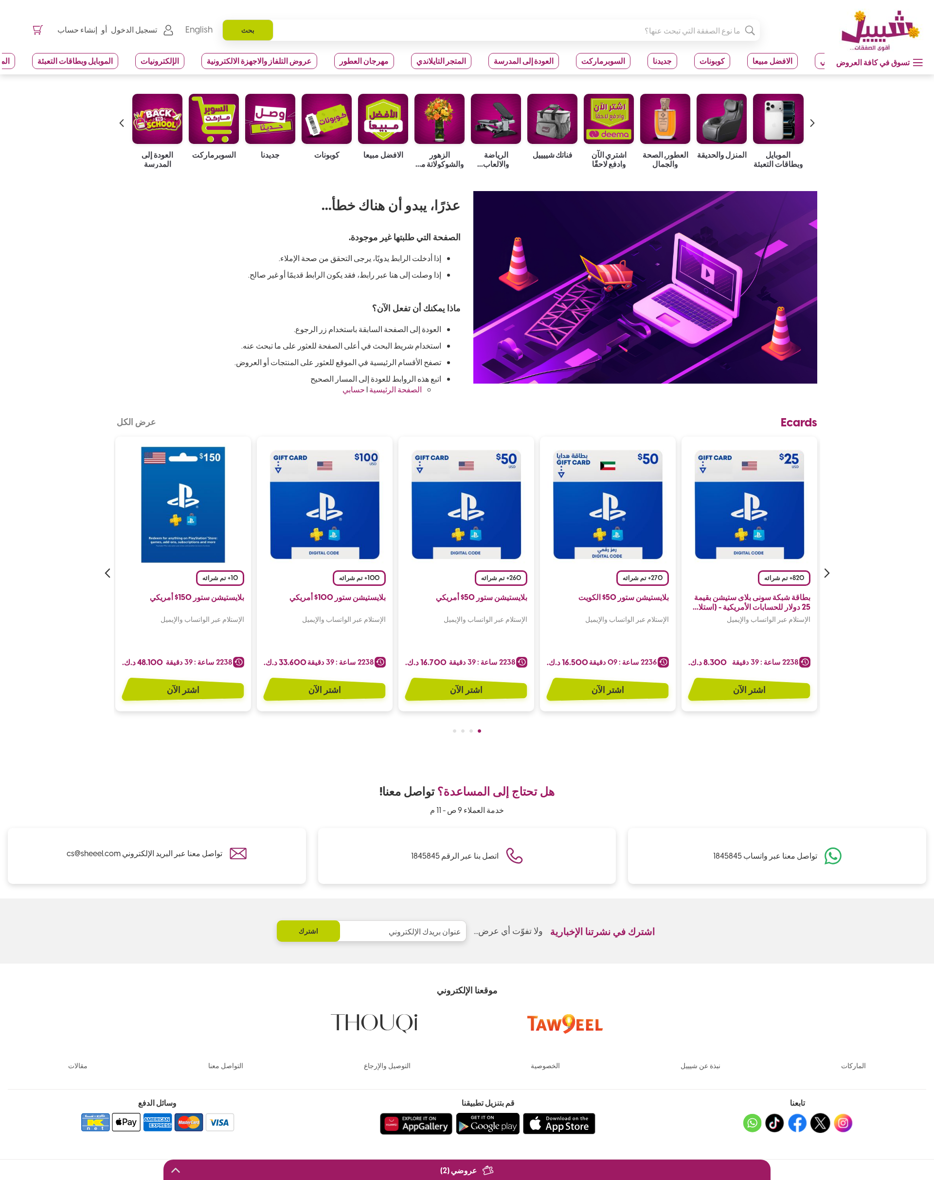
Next (108, 573)
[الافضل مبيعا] (439, 116)
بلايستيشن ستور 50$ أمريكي (481, 597)
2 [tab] (471, 731)
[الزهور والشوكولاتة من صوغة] (496, 116)
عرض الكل (136, 421)
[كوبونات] (383, 116)
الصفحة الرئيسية (395, 389)
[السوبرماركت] (270, 116)
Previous (825, 573)
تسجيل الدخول (134, 29)
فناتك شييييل (609, 154)
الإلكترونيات (160, 60)
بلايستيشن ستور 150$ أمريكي (197, 597)
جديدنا (662, 60)
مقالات (78, 1065)
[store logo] (877, 31)
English (199, 29)
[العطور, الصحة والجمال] (722, 116)
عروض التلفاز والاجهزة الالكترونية (259, 60)
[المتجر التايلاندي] (157, 116)
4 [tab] (454, 731)
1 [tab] (479, 731)
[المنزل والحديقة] (778, 116)
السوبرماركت (603, 60)
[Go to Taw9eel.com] (565, 1030)
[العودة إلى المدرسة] (214, 116)
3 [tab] (463, 731)
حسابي (353, 389)
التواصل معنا (225, 1065)
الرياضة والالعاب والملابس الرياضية (552, 159)
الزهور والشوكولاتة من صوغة (496, 159)
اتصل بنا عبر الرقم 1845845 (455, 855)
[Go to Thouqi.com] (374, 1030)
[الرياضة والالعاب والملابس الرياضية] (552, 116)
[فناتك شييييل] (609, 116)
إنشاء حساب (77, 29)
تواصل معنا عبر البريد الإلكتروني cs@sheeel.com (144, 853)
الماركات (853, 1065)
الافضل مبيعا (772, 60)
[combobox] (491, 30)
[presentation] (812, 113)
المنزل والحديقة (778, 154)
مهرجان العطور (364, 60)
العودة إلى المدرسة (524, 60)
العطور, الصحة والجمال (722, 159)
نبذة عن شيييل (700, 1065)
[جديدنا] (327, 116)
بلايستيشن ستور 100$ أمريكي (337, 597)
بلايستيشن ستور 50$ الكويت (623, 597)
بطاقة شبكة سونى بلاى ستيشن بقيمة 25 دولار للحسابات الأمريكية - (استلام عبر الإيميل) (752, 602)
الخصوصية (545, 1065)
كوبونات (712, 60)
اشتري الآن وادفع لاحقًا (665, 159)
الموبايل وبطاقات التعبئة (75, 60)
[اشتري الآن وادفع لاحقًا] (665, 116)
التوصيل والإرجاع (387, 1065)
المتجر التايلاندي (441, 60)
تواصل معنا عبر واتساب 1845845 (765, 855)
